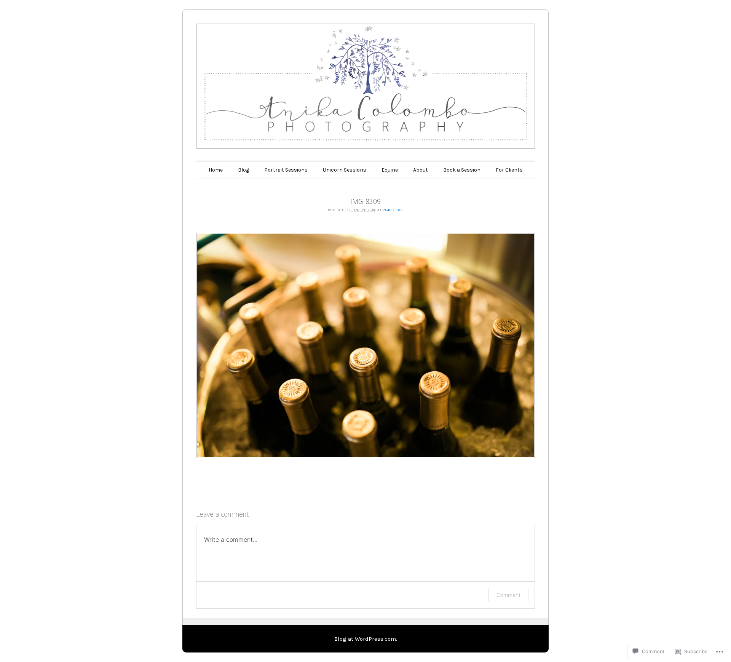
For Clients (509, 170)
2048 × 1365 (393, 210)
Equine (389, 170)
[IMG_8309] (365, 345)
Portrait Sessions (286, 170)
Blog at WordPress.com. (365, 638)
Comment (508, 595)
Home (216, 170)
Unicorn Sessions (344, 170)
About (420, 170)
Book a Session (461, 170)
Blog (243, 170)
